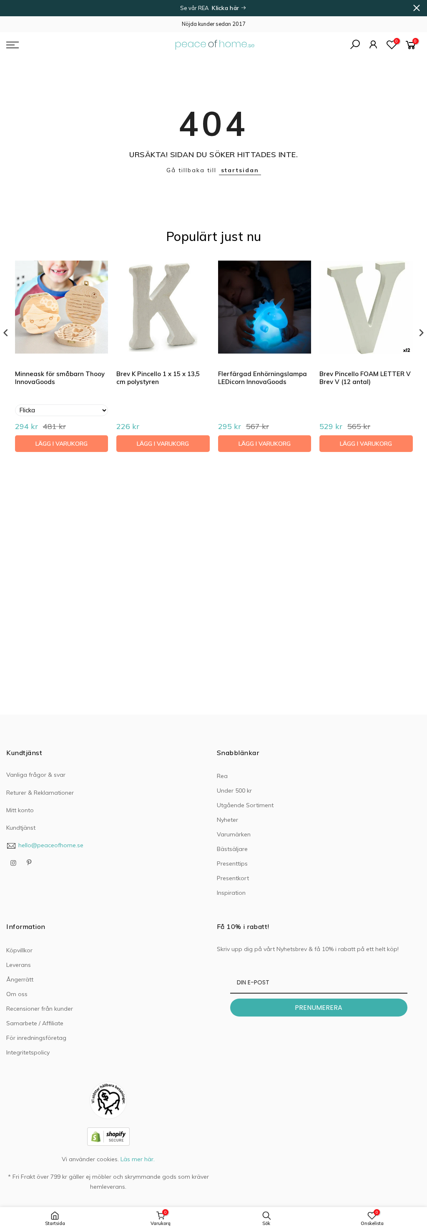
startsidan (240, 170)
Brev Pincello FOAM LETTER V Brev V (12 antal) (365, 378)
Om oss (17, 994)
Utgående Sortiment (245, 805)
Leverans (18, 965)
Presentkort (233, 878)
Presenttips (232, 863)
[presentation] (6, 333)
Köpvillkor (19, 950)
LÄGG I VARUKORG (61, 443)
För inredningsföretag (36, 1038)
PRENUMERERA (318, 1007)
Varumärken (234, 834)
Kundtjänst (20, 827)
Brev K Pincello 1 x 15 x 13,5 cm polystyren (158, 378)
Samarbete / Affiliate (34, 1023)
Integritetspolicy (28, 1052)
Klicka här (226, 8)
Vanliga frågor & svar (35, 774)
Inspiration (231, 892)
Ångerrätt (19, 979)
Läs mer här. (138, 1159)
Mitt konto (20, 810)
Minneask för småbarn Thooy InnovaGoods (60, 378)
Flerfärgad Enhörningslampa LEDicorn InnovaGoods (262, 378)
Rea (222, 776)
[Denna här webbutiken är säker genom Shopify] (108, 1136)
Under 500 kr (234, 790)
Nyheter (227, 819)
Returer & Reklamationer (40, 792)
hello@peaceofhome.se (50, 845)
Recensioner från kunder (39, 1008)
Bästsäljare (232, 849)
